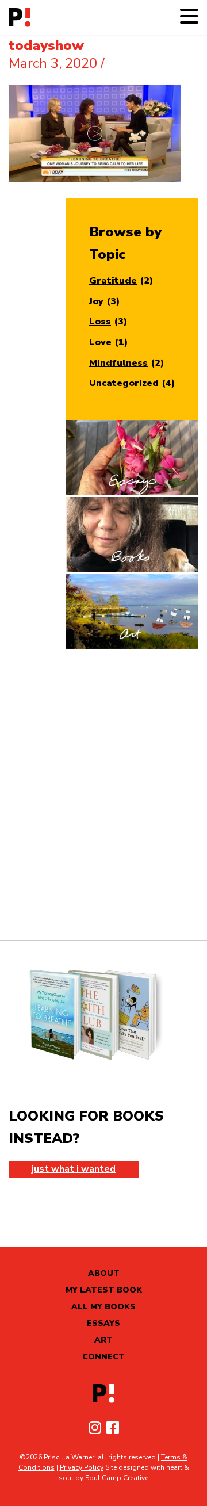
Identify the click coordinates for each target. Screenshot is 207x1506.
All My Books (103, 1306)
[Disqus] (103, 794)
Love (100, 342)
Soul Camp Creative (116, 1477)
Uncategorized (124, 383)
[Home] (19, 17)
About (104, 1273)
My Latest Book (104, 1290)
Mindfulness (118, 363)
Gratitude (113, 280)
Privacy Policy (81, 1467)
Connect (103, 1356)
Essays (103, 1323)
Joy (96, 301)
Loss (100, 321)
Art (103, 1340)
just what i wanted (74, 1169)
